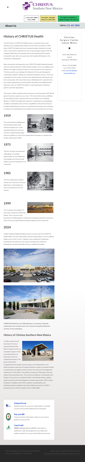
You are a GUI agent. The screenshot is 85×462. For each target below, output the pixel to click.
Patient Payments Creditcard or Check (68, 19)
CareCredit (19, 425)
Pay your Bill (19, 414)
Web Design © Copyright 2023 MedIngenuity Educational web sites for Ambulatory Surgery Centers (62, 452)
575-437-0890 (73, 25)
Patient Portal (20, 403)
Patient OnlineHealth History (48, 19)
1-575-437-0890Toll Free (31, 19)
